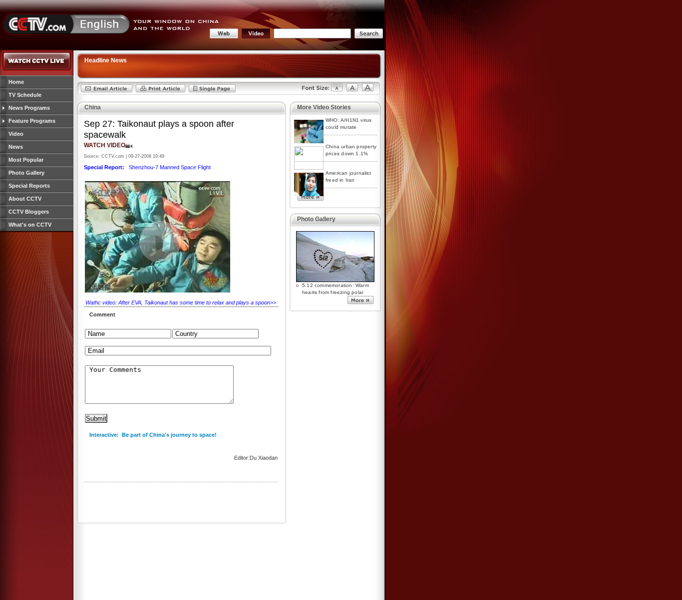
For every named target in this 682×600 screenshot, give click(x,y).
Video (15, 134)
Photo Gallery (26, 173)
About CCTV (24, 199)
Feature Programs (31, 121)
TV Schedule (24, 95)
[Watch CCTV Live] (36, 69)
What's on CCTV (29, 225)
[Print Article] (160, 91)
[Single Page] (212, 91)
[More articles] (310, 198)
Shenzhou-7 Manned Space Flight (147, 167)
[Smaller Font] (317, 91)
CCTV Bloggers (28, 212)
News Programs (29, 108)
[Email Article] (106, 91)
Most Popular (25, 160)
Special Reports (29, 186)
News (15, 147)
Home (16, 82)
